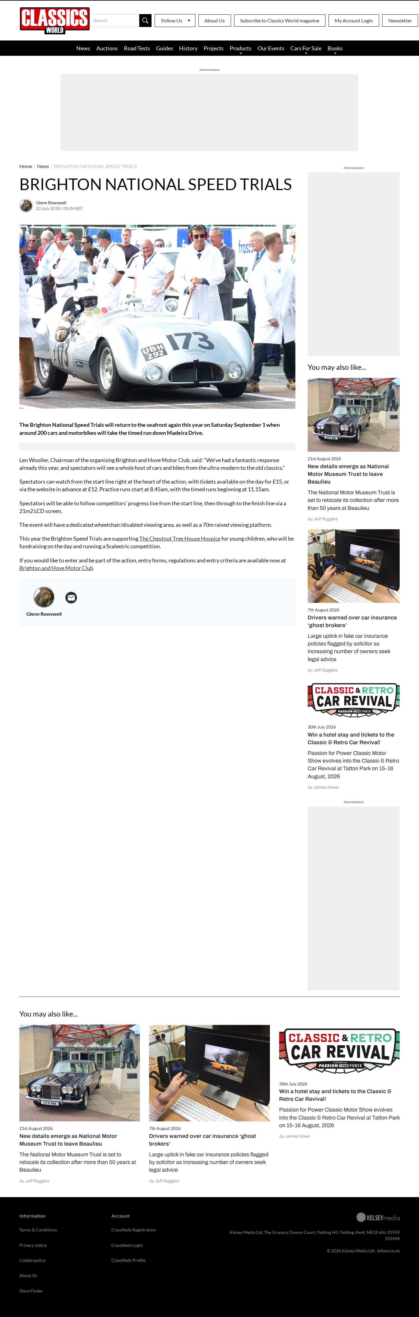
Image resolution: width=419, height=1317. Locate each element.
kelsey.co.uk (388, 1250)
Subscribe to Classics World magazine (279, 20)
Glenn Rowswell (51, 202)
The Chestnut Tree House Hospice (180, 538)
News (83, 48)
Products (241, 48)
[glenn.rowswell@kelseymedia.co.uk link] (71, 597)
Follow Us (171, 20)
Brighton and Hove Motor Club (56, 568)
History (188, 48)
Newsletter (400, 20)
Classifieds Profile (128, 1260)
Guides (164, 48)
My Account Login (354, 20)
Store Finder (31, 1290)
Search (145, 20)
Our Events (271, 48)
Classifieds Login (127, 1245)
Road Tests (137, 48)
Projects (214, 48)
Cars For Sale (305, 48)
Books (335, 48)
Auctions (107, 48)
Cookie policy (32, 1260)
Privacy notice (33, 1245)
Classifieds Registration (133, 1229)
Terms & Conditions (38, 1229)
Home (25, 166)
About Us (215, 20)
